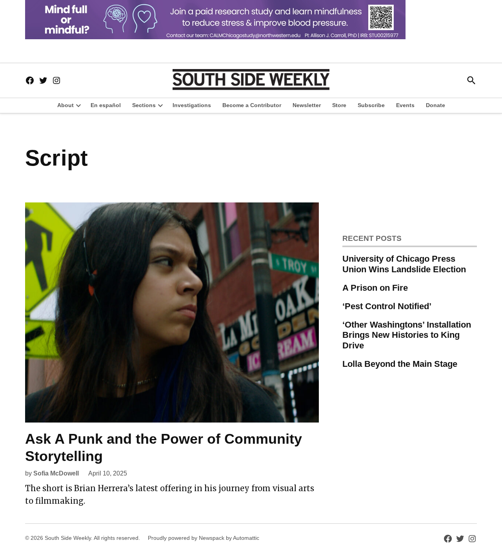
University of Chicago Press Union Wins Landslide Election (404, 264)
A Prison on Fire (375, 288)
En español (106, 105)
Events (405, 105)
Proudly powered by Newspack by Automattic (203, 538)
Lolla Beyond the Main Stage (399, 364)
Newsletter (307, 105)
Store (339, 105)
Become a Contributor (251, 105)
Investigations (192, 105)
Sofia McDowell (56, 473)
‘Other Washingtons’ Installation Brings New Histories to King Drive (406, 335)
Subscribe (371, 105)
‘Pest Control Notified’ (386, 306)
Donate (435, 105)
